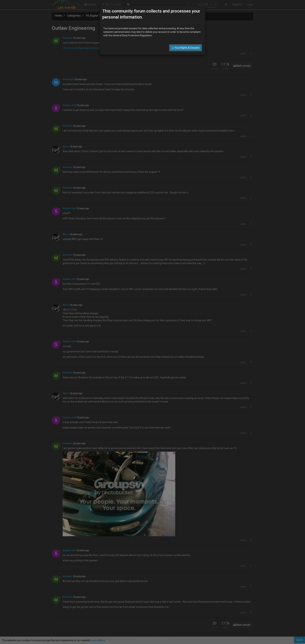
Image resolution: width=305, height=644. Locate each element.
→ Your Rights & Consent (185, 47)
